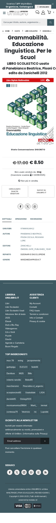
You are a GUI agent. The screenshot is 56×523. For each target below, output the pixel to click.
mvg (39, 171)
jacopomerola (33, 360)
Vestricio (26, 411)
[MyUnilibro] (43, 12)
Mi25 (21, 373)
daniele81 (11, 398)
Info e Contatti (36, 317)
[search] (50, 22)
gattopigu (11, 366)
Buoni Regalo (11, 346)
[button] (50, 12)
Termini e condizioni (39, 314)
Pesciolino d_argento (33, 386)
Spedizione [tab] (21, 219)
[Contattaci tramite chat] (37, 12)
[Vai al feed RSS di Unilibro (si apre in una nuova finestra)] (45, 472)
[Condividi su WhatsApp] (35, 206)
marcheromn (13, 386)
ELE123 (23, 366)
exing (20, 360)
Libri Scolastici (12, 306)
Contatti (33, 306)
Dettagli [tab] (6, 219)
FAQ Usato (35, 310)
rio (35, 411)
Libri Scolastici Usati (14, 310)
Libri (7, 303)
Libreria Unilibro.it (12, 296)
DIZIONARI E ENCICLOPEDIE (33, 254)
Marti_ (34, 405)
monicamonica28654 (16, 405)
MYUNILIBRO (44, 7)
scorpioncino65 (14, 392)
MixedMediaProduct (31, 259)
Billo (30, 373)
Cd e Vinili (10, 332)
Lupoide (44, 411)
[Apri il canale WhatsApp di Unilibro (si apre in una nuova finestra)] (31, 472)
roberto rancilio (14, 379)
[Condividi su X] (27, 206)
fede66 (35, 366)
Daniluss (11, 373)
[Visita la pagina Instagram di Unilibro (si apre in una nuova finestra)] (24, 472)
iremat (44, 405)
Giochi (8, 339)
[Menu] (4, 13)
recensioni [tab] (36, 219)
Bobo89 (29, 379)
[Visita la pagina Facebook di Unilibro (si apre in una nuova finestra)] (10, 472)
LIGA (42, 392)
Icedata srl (33, 500)
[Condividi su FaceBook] (20, 206)
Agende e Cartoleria (14, 342)
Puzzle (8, 335)
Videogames (11, 328)
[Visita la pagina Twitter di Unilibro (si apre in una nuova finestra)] (17, 472)
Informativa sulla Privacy (35, 433)
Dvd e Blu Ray (12, 324)
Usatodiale (30, 392)
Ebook (8, 321)
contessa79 (12, 411)
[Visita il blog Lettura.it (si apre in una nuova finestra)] (38, 472)
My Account (35, 303)
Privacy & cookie (37, 321)
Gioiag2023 (25, 398)
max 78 (10, 360)
